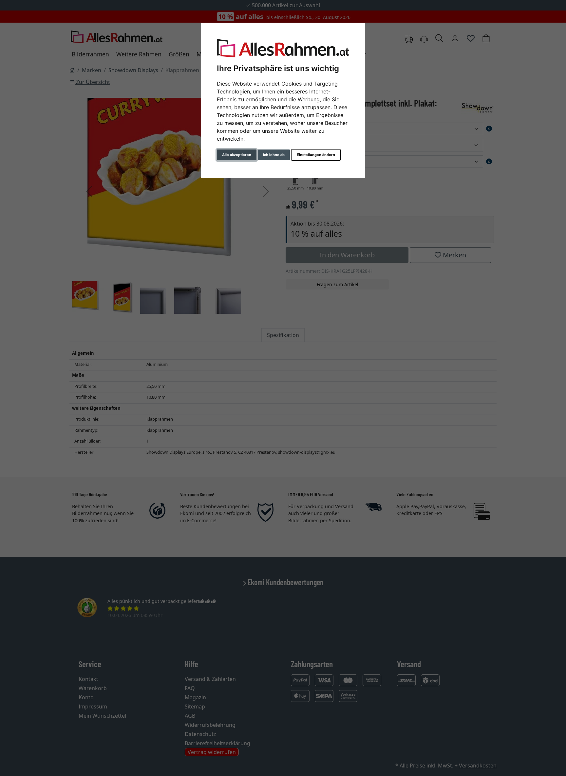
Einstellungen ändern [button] (316, 154)
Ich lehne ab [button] (274, 154)
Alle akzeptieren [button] (236, 154)
